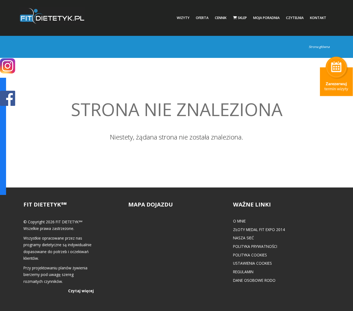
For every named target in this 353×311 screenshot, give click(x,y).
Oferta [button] (202, 17)
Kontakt (318, 17)
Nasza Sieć (243, 237)
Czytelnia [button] (295, 17)
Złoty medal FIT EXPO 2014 (259, 229)
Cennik (220, 17)
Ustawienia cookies (252, 263)
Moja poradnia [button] (266, 17)
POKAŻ (7, 99)
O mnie (239, 221)
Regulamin (243, 271)
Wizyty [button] (183, 17)
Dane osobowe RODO (254, 280)
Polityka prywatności (255, 246)
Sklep (242, 17)
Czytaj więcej (81, 290)
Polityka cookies (250, 255)
